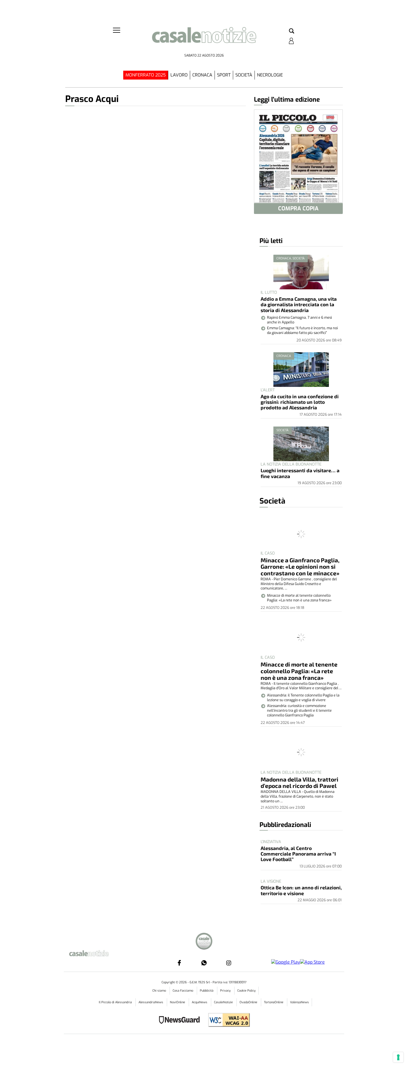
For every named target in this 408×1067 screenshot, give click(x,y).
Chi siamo (159, 991)
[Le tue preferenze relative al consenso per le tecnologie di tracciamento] (398, 1057)
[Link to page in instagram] (228, 962)
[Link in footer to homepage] (204, 942)
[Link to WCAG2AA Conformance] (227, 1020)
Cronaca (202, 75)
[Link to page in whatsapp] (204, 962)
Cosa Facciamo (183, 991)
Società (243, 75)
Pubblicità (207, 991)
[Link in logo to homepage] (204, 38)
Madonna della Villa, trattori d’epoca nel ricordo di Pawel (299, 782)
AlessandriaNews (151, 1002)
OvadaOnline (249, 1002)
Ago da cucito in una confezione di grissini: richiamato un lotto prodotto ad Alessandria (300, 402)
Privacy (225, 991)
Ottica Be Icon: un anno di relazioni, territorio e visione (301, 890)
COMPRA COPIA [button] (298, 208)
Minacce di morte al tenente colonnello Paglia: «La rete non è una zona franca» (299, 671)
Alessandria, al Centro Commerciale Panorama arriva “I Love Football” (298, 853)
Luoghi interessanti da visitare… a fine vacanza (300, 473)
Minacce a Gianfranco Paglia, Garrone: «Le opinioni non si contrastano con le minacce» (300, 567)
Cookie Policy (246, 991)
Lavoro (179, 75)
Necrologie (270, 75)
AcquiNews (200, 1002)
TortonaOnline (274, 1002)
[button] (291, 31)
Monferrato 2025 (145, 75)
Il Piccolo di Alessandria (116, 1002)
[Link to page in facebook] (179, 962)
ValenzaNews (299, 1002)
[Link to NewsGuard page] (181, 1020)
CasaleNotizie (224, 1002)
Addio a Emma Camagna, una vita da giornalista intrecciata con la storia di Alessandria (299, 304)
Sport (224, 75)
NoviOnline (178, 1002)
